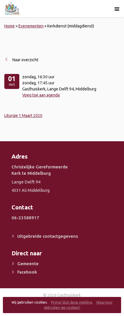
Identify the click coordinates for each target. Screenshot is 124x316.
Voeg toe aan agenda (41, 95)
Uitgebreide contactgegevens (47, 236)
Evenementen (31, 26)
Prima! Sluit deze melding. (72, 302)
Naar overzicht (25, 59)
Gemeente (28, 263)
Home (9, 26)
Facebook (27, 271)
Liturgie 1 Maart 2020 (23, 115)
